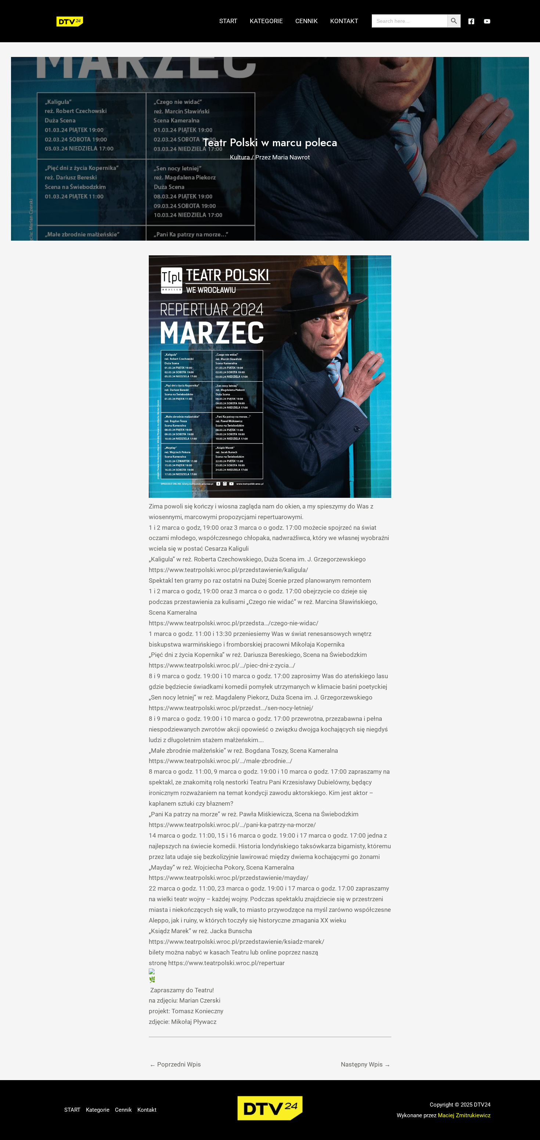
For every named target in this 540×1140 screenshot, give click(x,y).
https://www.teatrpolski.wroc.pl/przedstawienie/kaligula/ (228, 569)
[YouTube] (487, 21)
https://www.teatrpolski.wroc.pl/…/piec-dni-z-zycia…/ (222, 665)
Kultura (240, 157)
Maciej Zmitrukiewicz (464, 1115)
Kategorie (266, 21)
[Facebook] (471, 21)
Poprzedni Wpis (175, 1064)
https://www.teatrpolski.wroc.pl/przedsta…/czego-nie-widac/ (233, 623)
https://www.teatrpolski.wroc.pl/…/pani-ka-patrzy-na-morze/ (232, 824)
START (228, 21)
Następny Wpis (365, 1064)
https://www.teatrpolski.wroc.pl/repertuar (226, 963)
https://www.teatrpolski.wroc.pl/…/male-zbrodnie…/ (220, 761)
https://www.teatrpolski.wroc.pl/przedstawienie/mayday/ (229, 877)
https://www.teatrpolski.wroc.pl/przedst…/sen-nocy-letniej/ (231, 708)
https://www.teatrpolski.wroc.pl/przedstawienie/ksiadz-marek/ (236, 941)
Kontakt (344, 21)
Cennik (306, 21)
